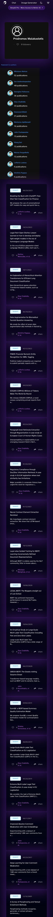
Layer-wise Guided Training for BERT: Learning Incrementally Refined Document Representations (25, 554)
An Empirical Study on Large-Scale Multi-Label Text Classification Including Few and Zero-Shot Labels (26, 633)
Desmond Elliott (20, 112)
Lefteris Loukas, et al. (24, 212)
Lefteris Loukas (20, 163)
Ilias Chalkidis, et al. (23, 297)
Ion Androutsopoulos (22, 81)
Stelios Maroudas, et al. (24, 255)
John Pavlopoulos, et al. (24, 843)
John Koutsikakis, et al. (23, 688)
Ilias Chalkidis (20, 102)
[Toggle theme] (41, 3)
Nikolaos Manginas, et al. (24, 571)
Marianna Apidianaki (22, 122)
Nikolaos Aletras (20, 71)
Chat (14, 2)
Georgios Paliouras (21, 92)
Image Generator (29, 2)
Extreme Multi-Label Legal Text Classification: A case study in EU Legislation (23, 787)
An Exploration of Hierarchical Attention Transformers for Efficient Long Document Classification (26, 278)
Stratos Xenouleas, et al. (24, 727)
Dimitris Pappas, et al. (24, 334)
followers (26, 44)
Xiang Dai (18, 142)
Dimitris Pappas (20, 173)
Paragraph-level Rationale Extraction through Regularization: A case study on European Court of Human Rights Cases (26, 433)
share (40, 213)
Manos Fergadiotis (21, 152)
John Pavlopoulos (21, 132)
